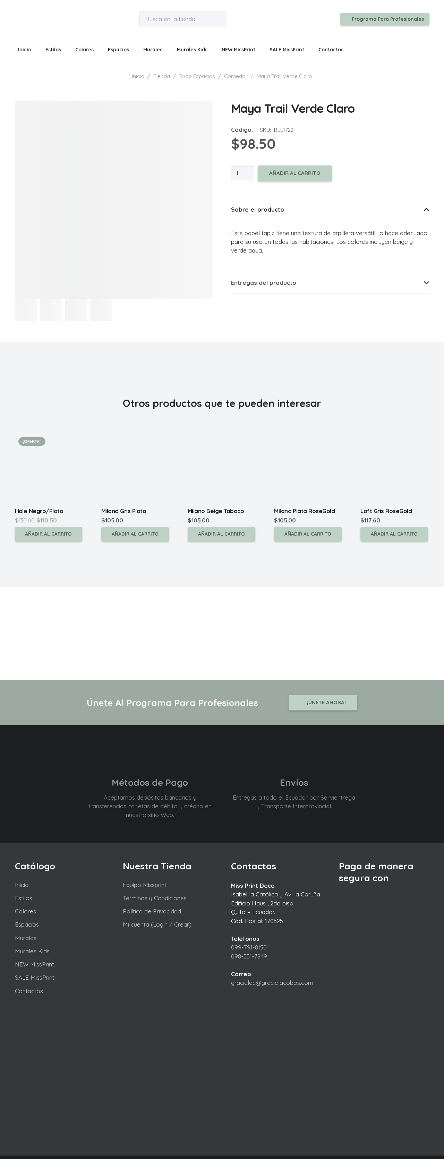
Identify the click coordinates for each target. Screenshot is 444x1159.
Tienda (161, 76)
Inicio (138, 76)
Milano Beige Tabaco (216, 510)
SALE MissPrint (34, 977)
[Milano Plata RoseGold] (308, 468)
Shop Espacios (197, 76)
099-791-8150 (249, 947)
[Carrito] (420, 49)
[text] (330, 242)
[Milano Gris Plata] (135, 468)
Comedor (236, 76)
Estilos (23, 898)
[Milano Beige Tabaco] (222, 468)
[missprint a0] (20, 19)
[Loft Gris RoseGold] (394, 468)
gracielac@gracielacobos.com (272, 982)
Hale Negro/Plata (39, 510)
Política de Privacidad (152, 911)
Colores (25, 911)
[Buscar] (219, 19)
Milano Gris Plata (123, 510)
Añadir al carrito (295, 173)
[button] (65, 49)
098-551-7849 (249, 956)
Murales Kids (32, 951)
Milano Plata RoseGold (304, 510)
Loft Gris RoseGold (386, 510)
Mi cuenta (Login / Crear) (157, 924)
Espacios (27, 924)
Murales (25, 937)
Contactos (29, 991)
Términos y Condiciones (155, 898)
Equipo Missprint (144, 884)
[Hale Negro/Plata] (49, 468)
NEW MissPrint (34, 964)
